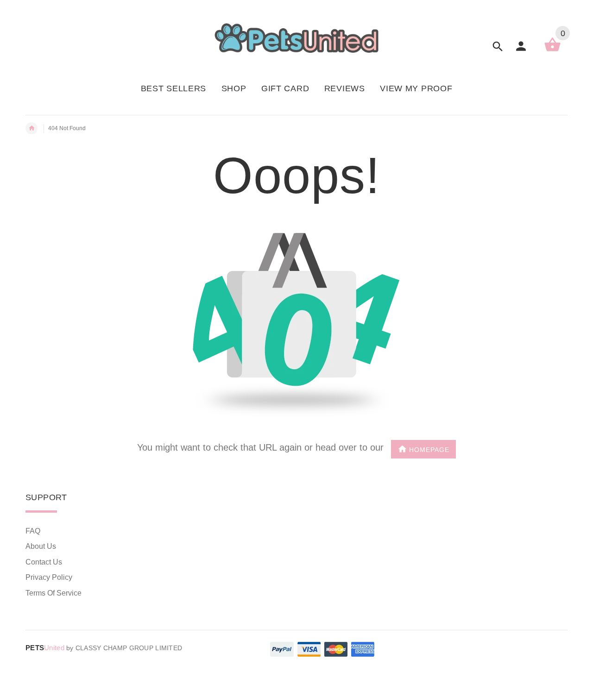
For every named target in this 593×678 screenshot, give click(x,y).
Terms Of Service (53, 593)
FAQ (32, 531)
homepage (429, 449)
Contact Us (43, 562)
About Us (40, 546)
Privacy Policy (48, 577)
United (44, 648)
